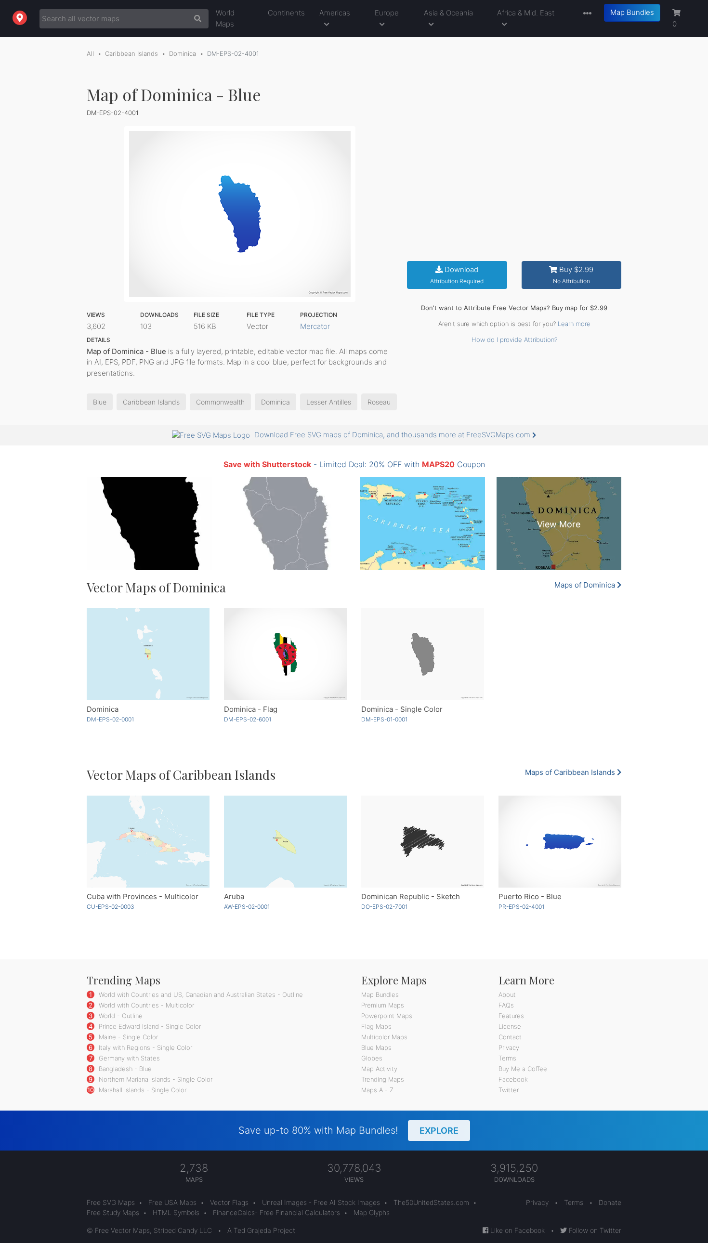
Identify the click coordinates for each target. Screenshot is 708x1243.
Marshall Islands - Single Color (141, 1090)
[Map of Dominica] (148, 654)
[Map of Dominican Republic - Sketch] (422, 842)
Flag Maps (376, 1026)
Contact (510, 1037)
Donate (610, 1202)
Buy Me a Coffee (522, 1069)
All (90, 53)
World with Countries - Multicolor (145, 1005)
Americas (334, 12)
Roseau (379, 402)
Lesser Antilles (328, 402)
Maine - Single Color (127, 1037)
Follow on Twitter (594, 1230)
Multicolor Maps (384, 1037)
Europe (387, 12)
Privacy (508, 1047)
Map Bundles (632, 12)
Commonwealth (220, 402)
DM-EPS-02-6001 (247, 719)
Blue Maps (376, 1047)
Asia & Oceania (448, 12)
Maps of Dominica (585, 584)
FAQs (506, 1005)
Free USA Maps (172, 1202)
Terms (507, 1058)
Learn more (574, 323)
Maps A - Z (377, 1090)
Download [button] (457, 275)
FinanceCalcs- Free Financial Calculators (276, 1212)
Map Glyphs (372, 1212)
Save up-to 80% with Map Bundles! (348, 1130)
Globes (371, 1058)
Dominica (182, 53)
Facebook (513, 1079)
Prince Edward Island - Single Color (149, 1026)
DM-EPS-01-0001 (384, 719)
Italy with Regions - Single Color (144, 1047)
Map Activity (379, 1069)
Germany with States (128, 1058)
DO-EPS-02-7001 (384, 906)
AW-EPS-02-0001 (247, 906)
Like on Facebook (516, 1230)
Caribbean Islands (131, 53)
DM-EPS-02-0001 (110, 719)
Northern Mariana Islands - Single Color (154, 1079)
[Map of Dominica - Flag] (285, 654)
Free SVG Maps (111, 1202)
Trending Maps (382, 1079)
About (507, 994)
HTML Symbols (176, 1212)
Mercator (315, 326)
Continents (286, 12)
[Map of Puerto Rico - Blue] (559, 842)
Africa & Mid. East (525, 12)
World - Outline (120, 1016)
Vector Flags (229, 1202)
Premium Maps (382, 1005)
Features (511, 1016)
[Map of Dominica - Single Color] (422, 654)
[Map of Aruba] (285, 842)
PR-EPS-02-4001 (521, 906)
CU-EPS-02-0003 (110, 906)
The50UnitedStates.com (431, 1202)
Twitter (508, 1090)
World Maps (225, 18)
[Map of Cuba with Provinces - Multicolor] (148, 842)
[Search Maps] (195, 18)
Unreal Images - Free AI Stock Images (321, 1202)
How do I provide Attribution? (514, 339)
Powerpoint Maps (386, 1016)
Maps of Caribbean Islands (571, 772)
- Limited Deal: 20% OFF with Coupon (354, 464)
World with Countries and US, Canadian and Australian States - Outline (200, 994)
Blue (99, 402)
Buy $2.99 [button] (573, 275)
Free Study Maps (113, 1212)
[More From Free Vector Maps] (585, 14)
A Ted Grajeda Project (261, 1230)
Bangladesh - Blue (124, 1069)
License (509, 1026)
